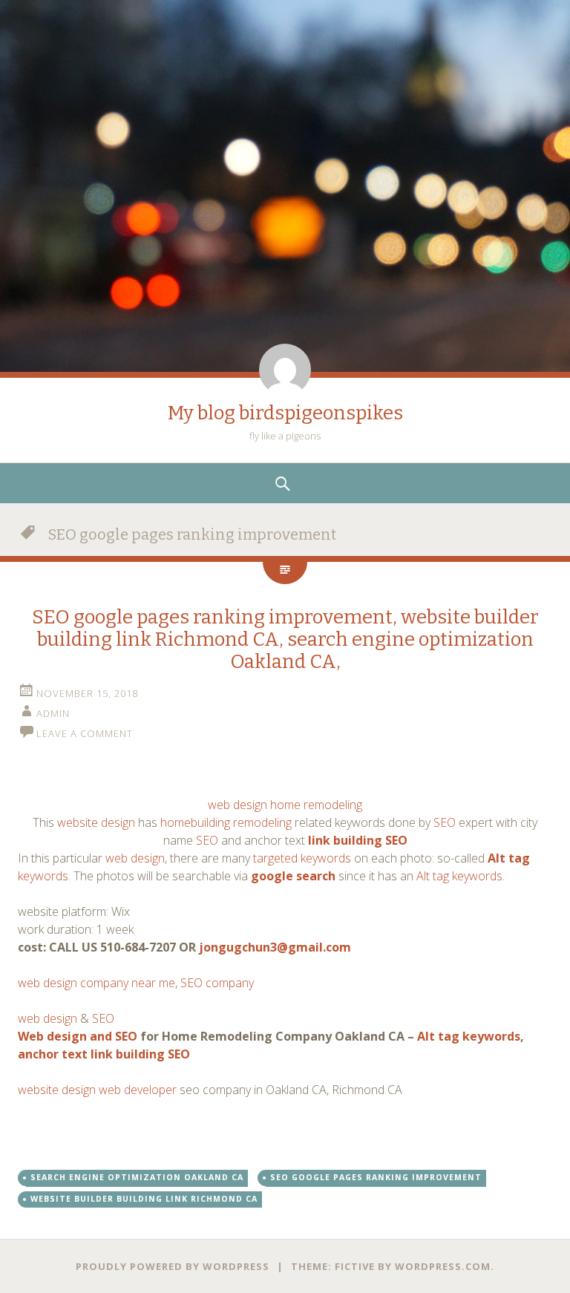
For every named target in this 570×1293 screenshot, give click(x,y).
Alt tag (509, 858)
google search (293, 876)
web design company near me (96, 983)
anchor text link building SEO (104, 1054)
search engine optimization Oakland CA (136, 1177)
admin (53, 713)
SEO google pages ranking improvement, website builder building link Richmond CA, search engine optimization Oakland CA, (285, 639)
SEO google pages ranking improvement (376, 1177)
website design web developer (99, 1089)
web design (135, 858)
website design (96, 822)
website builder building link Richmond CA (144, 1199)
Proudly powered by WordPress (172, 1266)
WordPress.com (443, 1266)
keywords (43, 876)
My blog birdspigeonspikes (285, 413)
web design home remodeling (285, 804)
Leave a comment (84, 733)
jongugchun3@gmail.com (275, 947)
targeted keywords (302, 858)
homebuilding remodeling (226, 822)
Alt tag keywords (459, 876)
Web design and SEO (77, 1036)
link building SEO (357, 840)
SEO (444, 822)
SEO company (217, 983)
